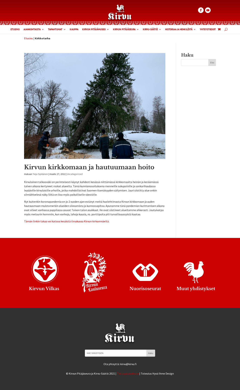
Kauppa (74, 29)
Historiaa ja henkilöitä (178, 29)
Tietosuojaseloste (128, 373)
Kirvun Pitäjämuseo (94, 29)
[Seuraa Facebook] (201, 10)
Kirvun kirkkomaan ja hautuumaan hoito (89, 167)
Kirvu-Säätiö (150, 29)
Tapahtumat (55, 29)
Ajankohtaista (32, 29)
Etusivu (15, 29)
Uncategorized (75, 174)
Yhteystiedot (208, 29)
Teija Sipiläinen (40, 174)
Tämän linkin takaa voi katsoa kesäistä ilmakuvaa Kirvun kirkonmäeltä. (66, 221)
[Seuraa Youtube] (208, 10)
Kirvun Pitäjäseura (124, 29)
